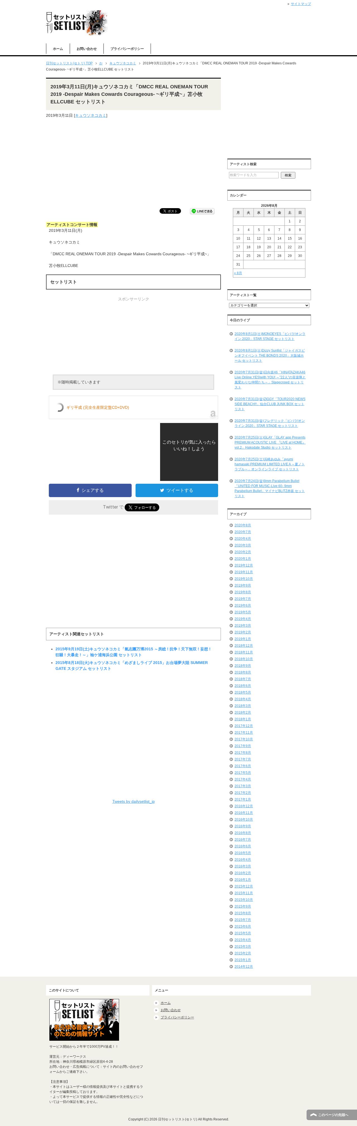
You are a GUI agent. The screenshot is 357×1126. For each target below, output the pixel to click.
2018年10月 (244, 659)
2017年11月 (244, 733)
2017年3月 (243, 786)
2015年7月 (243, 920)
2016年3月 (243, 866)
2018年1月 (243, 719)
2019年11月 (244, 572)
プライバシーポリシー (127, 49)
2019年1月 (243, 639)
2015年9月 (243, 906)
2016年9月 (243, 826)
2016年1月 (243, 880)
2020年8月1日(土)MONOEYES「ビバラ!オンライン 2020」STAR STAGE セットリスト (270, 336)
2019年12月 (244, 565)
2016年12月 (244, 806)
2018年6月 (243, 686)
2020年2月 (243, 552)
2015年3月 (243, 947)
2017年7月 (243, 759)
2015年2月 (243, 953)
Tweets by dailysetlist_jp (133, 801)
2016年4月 (243, 860)
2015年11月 (244, 893)
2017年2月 (243, 793)
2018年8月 (243, 672)
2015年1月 (243, 960)
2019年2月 (243, 632)
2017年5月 (243, 773)
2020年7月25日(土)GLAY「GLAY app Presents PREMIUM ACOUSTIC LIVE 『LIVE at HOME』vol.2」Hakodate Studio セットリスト (270, 442)
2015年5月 (243, 933)
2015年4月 (243, 940)
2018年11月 (244, 652)
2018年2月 (243, 712)
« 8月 (238, 273)
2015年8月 (243, 913)
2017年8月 (243, 753)
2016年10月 (244, 819)
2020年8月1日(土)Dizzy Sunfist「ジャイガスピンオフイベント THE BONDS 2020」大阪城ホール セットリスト (270, 356)
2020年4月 (243, 539)
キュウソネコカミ (90, 115)
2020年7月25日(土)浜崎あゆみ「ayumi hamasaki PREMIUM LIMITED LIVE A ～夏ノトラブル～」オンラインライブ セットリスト (270, 464)
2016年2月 (243, 873)
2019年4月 (243, 619)
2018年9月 (243, 666)
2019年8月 (243, 592)
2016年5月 (243, 853)
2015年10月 (244, 900)
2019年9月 (243, 585)
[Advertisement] (133, 163)
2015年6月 (243, 926)
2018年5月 (243, 692)
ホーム (58, 49)
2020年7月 (243, 532)
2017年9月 (243, 746)
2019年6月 (243, 605)
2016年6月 (243, 846)
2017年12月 (244, 726)
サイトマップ (301, 4)
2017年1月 (243, 799)
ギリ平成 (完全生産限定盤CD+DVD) (97, 407)
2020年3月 (243, 545)
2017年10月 (244, 739)
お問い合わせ (87, 49)
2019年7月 (243, 599)
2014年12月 (244, 967)
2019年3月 (243, 626)
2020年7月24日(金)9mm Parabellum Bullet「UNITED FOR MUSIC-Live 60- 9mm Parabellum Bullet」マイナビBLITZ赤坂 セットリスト (270, 488)
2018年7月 (243, 679)
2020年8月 (243, 525)
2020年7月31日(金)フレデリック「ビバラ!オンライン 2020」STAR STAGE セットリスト (270, 423)
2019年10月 (244, 579)
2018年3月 (243, 706)
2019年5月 (243, 612)
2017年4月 (243, 779)
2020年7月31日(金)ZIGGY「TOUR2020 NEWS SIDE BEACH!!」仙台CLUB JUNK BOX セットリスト (270, 404)
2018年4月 (243, 699)
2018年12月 (244, 646)
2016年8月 (243, 833)
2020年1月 (243, 559)
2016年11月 (244, 813)
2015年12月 (244, 886)
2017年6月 (243, 766)
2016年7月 (243, 840)
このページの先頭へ (333, 1115)
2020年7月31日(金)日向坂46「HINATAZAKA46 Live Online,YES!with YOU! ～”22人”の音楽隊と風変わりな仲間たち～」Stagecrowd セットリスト (270, 379)
